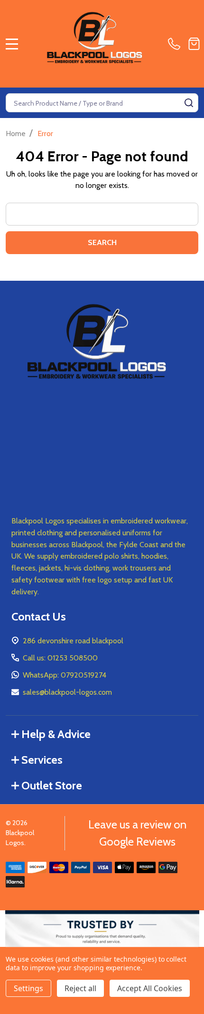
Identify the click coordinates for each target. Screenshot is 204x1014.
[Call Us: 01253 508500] (176, 44)
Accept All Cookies (149, 988)
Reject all (80, 988)
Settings (28, 988)
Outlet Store (51, 785)
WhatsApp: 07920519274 (64, 674)
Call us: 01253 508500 (60, 657)
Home (16, 133)
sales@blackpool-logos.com (67, 692)
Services (42, 760)
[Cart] (194, 44)
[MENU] (12, 44)
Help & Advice (56, 734)
